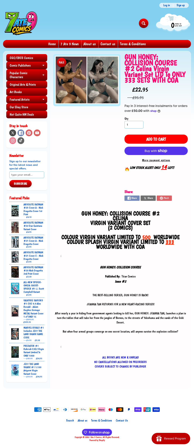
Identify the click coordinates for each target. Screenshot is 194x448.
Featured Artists (28, 100)
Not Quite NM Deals (22, 114)
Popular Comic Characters (28, 75)
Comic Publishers (28, 66)
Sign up (181, 5)
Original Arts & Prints (23, 84)
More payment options (156, 160)
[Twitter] (12, 132)
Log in (166, 5)
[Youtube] (37, 132)
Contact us (107, 44)
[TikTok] (20, 140)
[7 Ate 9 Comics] (20, 23)
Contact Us (122, 420)
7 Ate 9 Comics (95, 437)
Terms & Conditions (133, 44)
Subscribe (20, 183)
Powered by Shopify (97, 440)
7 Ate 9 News (69, 44)
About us (89, 44)
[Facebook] (20, 132)
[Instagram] (12, 140)
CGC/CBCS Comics (21, 58)
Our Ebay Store (19, 107)
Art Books (16, 92)
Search (70, 420)
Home (52, 44)
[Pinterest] (29, 132)
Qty (126, 118)
